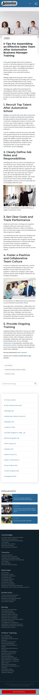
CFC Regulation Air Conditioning (9, 622)
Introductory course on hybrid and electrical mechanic (15, 587)
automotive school (10, 373)
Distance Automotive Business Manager (9, 645)
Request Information (19, 691)
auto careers (8, 365)
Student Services (9, 454)
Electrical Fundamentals (7, 656)
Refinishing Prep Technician (8, 627)
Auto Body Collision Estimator (9, 609)
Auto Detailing (5, 542)
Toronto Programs (10, 471)
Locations (7, 427)
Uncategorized (8, 476)
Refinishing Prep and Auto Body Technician (12, 625)
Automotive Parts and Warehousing (10, 558)
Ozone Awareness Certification (9, 547)
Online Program (9, 443)
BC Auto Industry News (11, 405)
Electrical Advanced (6, 654)
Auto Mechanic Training (7, 582)
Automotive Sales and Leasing (9, 564)
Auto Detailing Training (7, 611)
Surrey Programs (9, 465)
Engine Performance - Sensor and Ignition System (9, 662)
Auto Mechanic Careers (7, 574)
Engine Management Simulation (9, 658)
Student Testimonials (10, 460)
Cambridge (7, 411)
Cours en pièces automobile (8, 600)
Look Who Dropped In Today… (13, 432)
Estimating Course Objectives (8, 664)
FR (30, 3)
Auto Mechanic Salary (6, 580)
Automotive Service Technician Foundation (12, 537)
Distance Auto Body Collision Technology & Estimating (8, 642)
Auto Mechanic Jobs (6, 577)
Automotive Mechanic (6, 555)
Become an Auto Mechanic (8, 584)
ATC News (7, 400)
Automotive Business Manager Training (15, 369)
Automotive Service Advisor (8, 544)
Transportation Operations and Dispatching (12, 560)
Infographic (7, 422)
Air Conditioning (5, 635)
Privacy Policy (31, 684)
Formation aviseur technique (8, 596)
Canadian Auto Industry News (13, 416)
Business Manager (6, 563)
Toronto (7, 38)
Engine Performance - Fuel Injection (10, 659)
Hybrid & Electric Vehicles (7, 671)
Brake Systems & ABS (6, 637)
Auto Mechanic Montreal (7, 579)
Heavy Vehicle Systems (7, 669)
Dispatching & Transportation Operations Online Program (9, 652)
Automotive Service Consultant (9, 616)
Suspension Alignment (7, 672)
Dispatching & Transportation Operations (12, 585)
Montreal (16, 495)
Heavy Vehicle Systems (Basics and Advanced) (10, 666)
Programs (7, 449)
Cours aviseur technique (7, 601)
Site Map (25, 684)
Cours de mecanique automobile (9, 595)
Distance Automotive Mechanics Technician (9, 649)
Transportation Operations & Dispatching (12, 540)
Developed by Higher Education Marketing (20, 685)
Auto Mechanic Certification (8, 576)
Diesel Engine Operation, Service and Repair (9, 639)
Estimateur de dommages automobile (11, 598)
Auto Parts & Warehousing (8, 613)
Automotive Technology (7, 545)
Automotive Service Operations (9, 539)
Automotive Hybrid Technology (9, 614)
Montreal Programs (10, 438)
